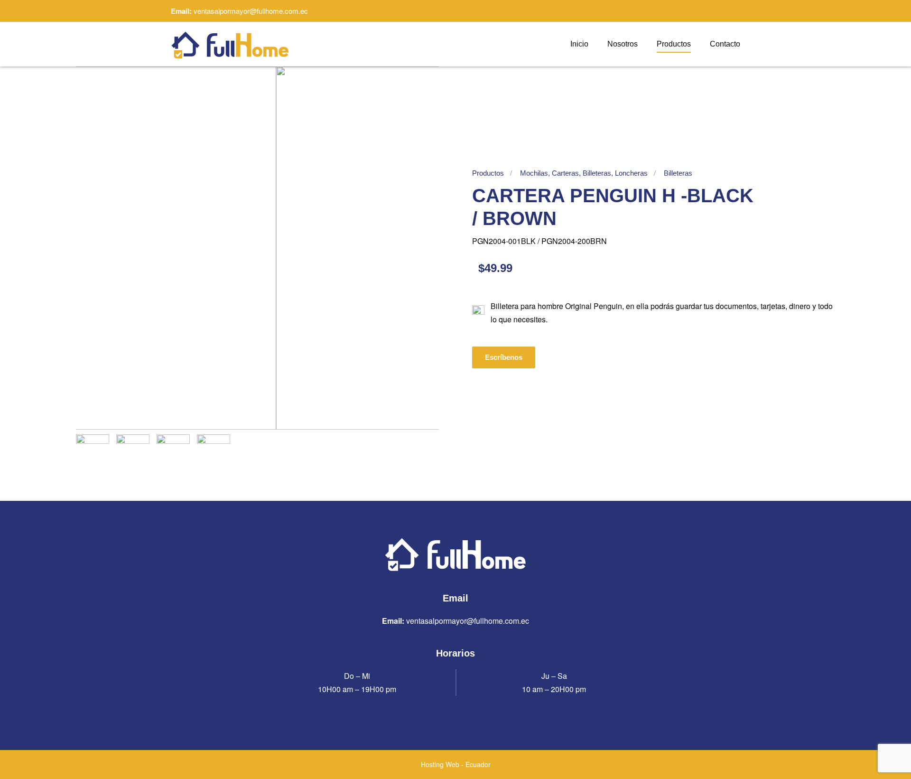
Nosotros (622, 44)
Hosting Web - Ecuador (456, 764)
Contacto (725, 44)
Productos (674, 44)
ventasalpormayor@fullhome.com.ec (251, 11)
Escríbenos (503, 357)
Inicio (579, 44)
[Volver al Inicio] (230, 44)
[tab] (92, 451)
